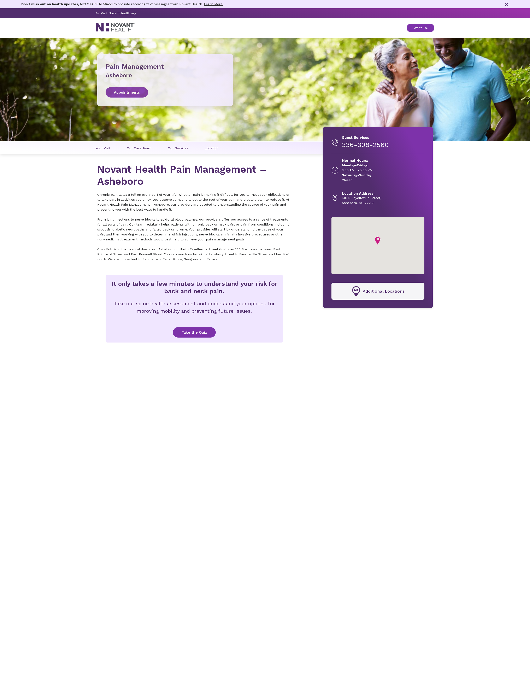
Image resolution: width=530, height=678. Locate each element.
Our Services (178, 148)
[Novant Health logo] (115, 30)
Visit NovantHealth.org (118, 13)
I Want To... (423, 28)
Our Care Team (139, 148)
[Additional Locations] (378, 291)
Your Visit (103, 148)
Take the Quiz (194, 332)
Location (211, 148)
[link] (165, 92)
